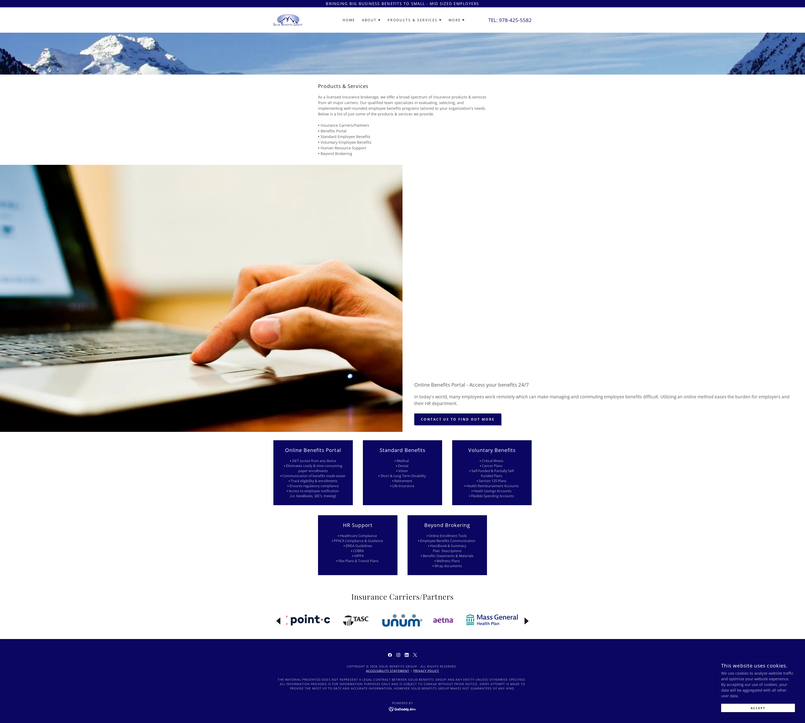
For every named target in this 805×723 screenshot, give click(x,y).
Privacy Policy (426, 671)
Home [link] (349, 20)
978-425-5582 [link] (515, 20)
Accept (758, 708)
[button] (371, 20)
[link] (287, 19)
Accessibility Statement (387, 671)
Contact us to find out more (458, 419)
